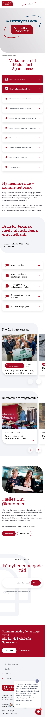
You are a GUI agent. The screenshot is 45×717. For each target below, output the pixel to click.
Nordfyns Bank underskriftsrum (20, 99)
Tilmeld (35, 583)
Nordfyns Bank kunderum (18, 157)
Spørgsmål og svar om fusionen (20, 108)
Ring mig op (24, 533)
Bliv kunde (9, 650)
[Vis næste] (38, 381)
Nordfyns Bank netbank (18, 79)
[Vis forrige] (30, 381)
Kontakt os (25, 650)
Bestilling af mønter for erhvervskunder (23, 118)
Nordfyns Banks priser (17, 138)
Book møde (9, 533)
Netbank (30, 4)
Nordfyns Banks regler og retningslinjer (23, 128)
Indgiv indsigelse (15, 167)
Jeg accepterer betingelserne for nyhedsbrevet (18, 592)
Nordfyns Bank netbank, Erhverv (20, 89)
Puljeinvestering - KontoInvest (20, 148)
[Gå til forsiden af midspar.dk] (7, 3)
